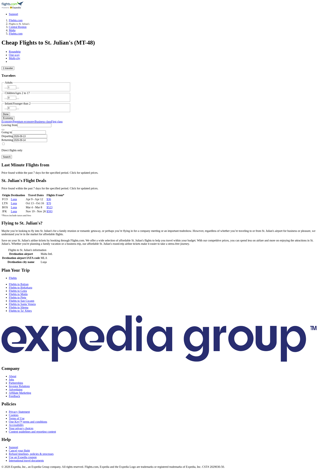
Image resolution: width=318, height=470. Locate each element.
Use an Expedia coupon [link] (23, 457)
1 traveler (8, 68)
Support (13, 14)
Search (6, 157)
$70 (49, 203)
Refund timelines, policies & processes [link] (31, 453)
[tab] (15, 51)
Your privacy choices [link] (21, 428)
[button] (159, 270)
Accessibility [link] (16, 425)
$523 (49, 207)
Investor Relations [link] (19, 386)
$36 (49, 199)
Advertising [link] (15, 389)
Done (5, 114)
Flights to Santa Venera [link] (22, 304)
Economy (8, 118)
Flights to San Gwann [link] (21, 300)
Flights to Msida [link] (18, 294)
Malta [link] (12, 30)
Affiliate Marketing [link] (20, 392)
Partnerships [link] (16, 382)
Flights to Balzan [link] (19, 284)
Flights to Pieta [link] (17, 297)
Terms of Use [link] (16, 418)
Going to (6, 132)
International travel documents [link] (26, 460)
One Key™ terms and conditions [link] (28, 421)
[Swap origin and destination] (2, 129)
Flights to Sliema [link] (18, 307)
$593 (49, 211)
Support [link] (13, 447)
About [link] (12, 376)
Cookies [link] (13, 415)
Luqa (14, 199)
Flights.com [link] (15, 20)
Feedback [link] (14, 396)
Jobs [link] (11, 379)
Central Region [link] (17, 27)
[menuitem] (7, 121)
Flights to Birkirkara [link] (20, 287)
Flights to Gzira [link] (18, 290)
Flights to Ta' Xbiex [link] (20, 310)
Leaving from (9, 125)
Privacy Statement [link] (19, 411)
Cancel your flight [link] (19, 450)
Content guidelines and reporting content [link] (32, 431)
